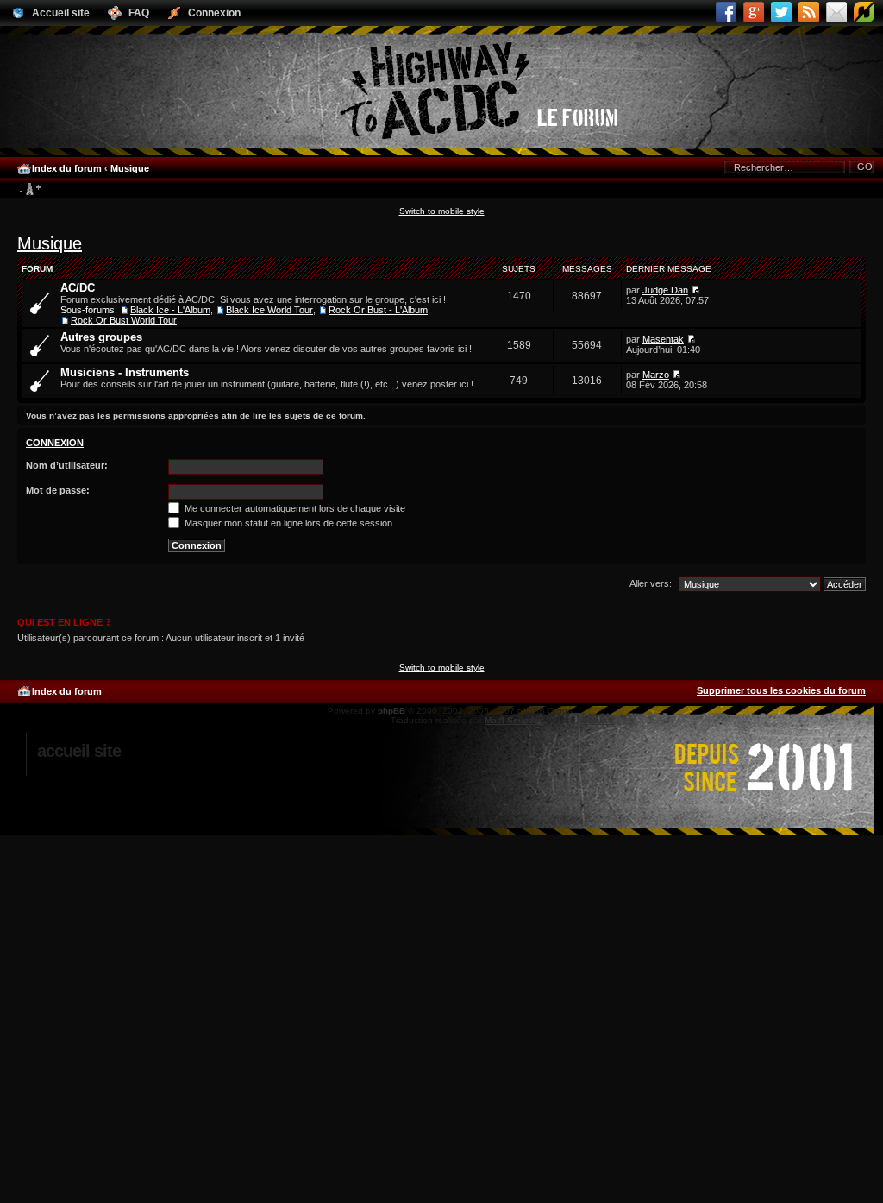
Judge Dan (665, 290)
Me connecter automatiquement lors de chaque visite (293, 508)
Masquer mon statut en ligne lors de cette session (287, 523)
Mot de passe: (58, 490)
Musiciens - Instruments (124, 372)
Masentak (663, 339)
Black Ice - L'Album (170, 310)
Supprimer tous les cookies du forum (781, 690)
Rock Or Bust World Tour (124, 320)
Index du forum (67, 168)
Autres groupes (101, 337)
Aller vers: (650, 583)
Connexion (55, 443)
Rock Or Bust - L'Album (378, 310)
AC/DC (77, 287)
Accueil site (79, 750)
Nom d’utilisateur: (67, 465)
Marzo (655, 374)
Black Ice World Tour (269, 310)
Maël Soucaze (514, 720)
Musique (129, 168)
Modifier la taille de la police (29, 190)
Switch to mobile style (442, 211)
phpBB (391, 710)
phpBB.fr (596, 720)
